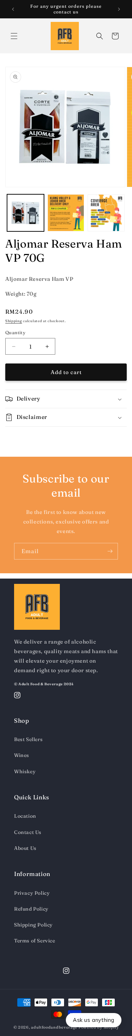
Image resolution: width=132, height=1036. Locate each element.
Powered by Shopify (98, 1027)
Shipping (13, 321)
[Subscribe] (110, 551)
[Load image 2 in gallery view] (66, 212)
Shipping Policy (33, 925)
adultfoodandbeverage (54, 1027)
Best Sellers (28, 739)
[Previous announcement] (13, 9)
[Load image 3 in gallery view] (106, 212)
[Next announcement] (119, 9)
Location (25, 816)
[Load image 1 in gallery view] (25, 212)
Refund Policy (31, 909)
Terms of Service (34, 940)
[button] (14, 36)
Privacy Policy (32, 893)
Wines (21, 755)
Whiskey (25, 771)
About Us (25, 848)
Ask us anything (93, 1020)
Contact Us (28, 832)
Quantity (15, 332)
